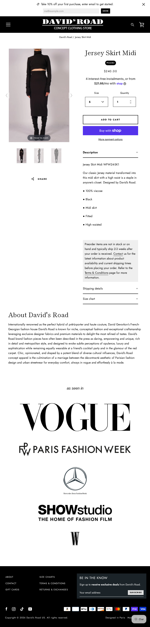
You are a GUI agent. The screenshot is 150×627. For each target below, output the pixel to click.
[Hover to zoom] (39, 95)
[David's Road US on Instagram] (14, 608)
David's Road (65, 37)
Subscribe (136, 592)
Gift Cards (12, 589)
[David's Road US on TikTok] (22, 608)
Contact (118, 254)
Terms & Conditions (96, 273)
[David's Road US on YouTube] (30, 608)
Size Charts (47, 577)
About (9, 577)
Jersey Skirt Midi (83, 37)
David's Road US (36, 617)
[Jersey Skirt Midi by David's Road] (22, 155)
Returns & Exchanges (54, 589)
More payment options (110, 139)
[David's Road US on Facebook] (6, 608)
